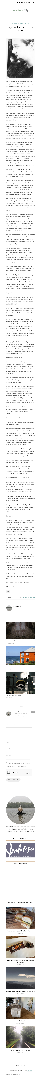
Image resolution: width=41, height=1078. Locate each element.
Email (8, 749)
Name (8, 742)
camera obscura (17, 23)
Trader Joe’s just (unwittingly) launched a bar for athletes (20, 961)
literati (26, 23)
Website (8, 755)
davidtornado (18, 606)
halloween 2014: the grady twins (16, 641)
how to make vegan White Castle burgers (20, 931)
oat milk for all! (20, 1021)
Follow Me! (29, 1070)
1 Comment (9, 597)
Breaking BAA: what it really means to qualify (20, 991)
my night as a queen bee (13, 695)
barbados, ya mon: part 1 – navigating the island (20, 667)
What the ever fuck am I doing (20, 1050)
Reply (33, 711)
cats (8, 591)
